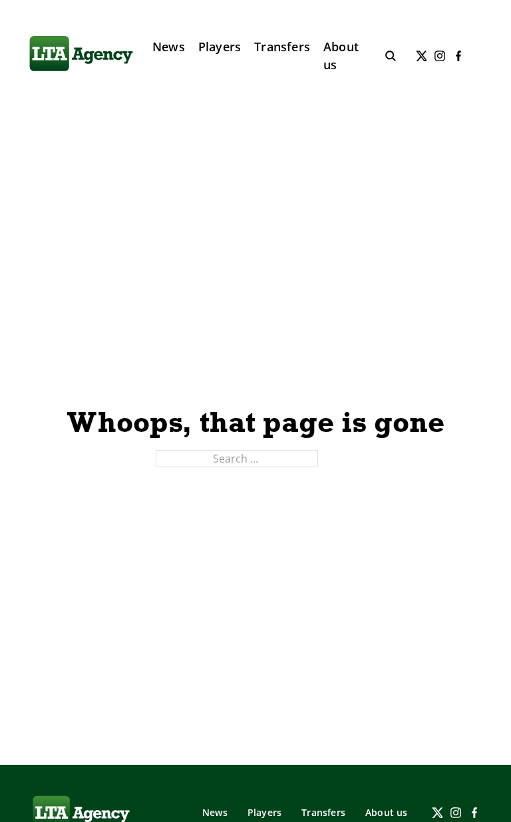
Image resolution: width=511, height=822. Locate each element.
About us (341, 56)
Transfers (282, 47)
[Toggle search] (390, 56)
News (168, 47)
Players (219, 47)
